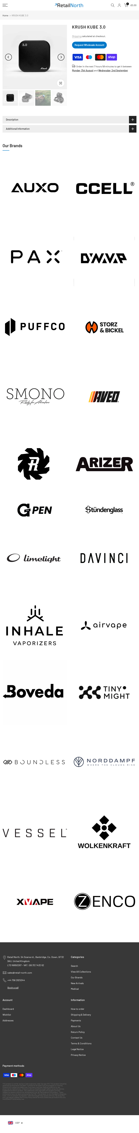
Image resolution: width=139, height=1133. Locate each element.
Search (74, 965)
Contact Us (76, 1037)
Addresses (8, 1020)
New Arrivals (77, 983)
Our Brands (77, 977)
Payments (76, 1020)
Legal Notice (77, 1049)
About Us (76, 1026)
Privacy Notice (78, 1054)
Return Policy (78, 1032)
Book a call (12, 987)
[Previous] (8, 57)
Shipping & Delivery (81, 1014)
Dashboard (8, 1008)
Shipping (76, 36)
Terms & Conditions (81, 1043)
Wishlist (7, 1014)
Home (5, 15)
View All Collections (81, 971)
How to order (77, 1008)
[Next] (61, 57)
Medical (75, 988)
